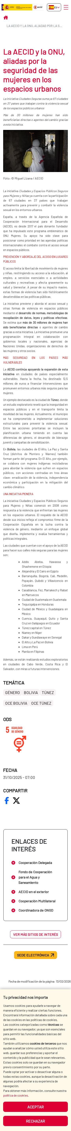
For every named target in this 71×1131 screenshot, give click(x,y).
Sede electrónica (33, 955)
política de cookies (15, 1095)
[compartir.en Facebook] (6, 800)
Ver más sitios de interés (35, 934)
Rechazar (35, 1121)
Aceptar (35, 1106)
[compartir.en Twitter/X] (16, 800)
